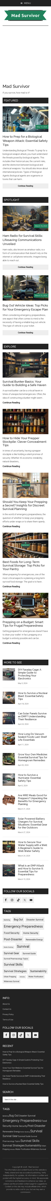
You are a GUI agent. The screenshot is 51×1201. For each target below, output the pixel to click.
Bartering (7, 920)
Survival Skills (13, 964)
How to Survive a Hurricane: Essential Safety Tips (29, 777)
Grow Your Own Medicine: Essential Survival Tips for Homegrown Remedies (33, 757)
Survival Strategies (15, 971)
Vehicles (22, 977)
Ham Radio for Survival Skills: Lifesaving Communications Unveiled (23, 240)
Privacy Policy (8, 1014)
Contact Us (7, 1009)
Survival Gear (11, 953)
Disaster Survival (34, 919)
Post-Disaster (13, 939)
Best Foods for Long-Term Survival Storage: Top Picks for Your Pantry (24, 565)
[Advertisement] (25, 52)
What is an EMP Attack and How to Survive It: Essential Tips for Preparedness (31, 870)
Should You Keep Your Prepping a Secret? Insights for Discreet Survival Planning (25, 505)
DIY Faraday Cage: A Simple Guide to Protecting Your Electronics (29, 674)
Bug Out (18, 919)
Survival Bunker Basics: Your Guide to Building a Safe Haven (24, 383)
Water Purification (35, 977)
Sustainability (38, 971)
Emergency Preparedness (23, 926)
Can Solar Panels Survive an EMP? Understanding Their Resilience (32, 716)
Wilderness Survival (11, 981)
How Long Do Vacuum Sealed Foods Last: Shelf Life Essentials (32, 736)
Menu (27, 3)
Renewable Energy (34, 939)
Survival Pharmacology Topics (16, 959)
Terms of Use (8, 1020)
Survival (23, 946)
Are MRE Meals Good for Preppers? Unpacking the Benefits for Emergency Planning (32, 800)
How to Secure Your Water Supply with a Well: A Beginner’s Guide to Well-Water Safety (32, 846)
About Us (6, 1004)
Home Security (30, 933)
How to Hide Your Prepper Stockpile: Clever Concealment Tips (24, 441)
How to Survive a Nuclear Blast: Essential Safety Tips (33, 696)
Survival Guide (29, 953)
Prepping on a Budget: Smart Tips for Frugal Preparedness (23, 623)
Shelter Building (8, 947)
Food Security (11, 932)
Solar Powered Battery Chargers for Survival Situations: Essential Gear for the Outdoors (32, 823)
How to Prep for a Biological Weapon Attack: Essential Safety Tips (25, 141)
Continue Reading (29, 187)
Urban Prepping (10, 977)
